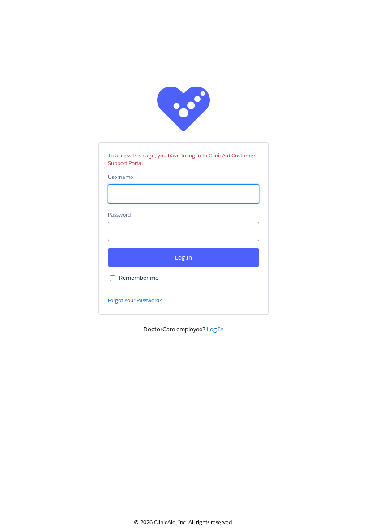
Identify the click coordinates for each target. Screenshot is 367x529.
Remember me (138, 278)
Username (120, 177)
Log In (215, 329)
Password (119, 214)
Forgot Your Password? (135, 300)
